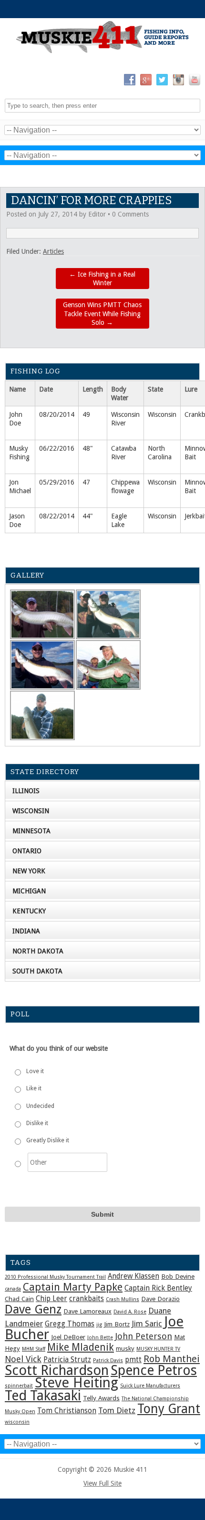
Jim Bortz (117, 1324)
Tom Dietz (116, 1410)
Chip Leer (51, 1298)
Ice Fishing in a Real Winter (102, 278)
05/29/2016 (56, 482)
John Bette (100, 1337)
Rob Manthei (172, 1359)
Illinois (26, 791)
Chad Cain (19, 1299)
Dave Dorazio (160, 1299)
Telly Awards (101, 1398)
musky (125, 1348)
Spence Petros (154, 1370)
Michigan (29, 891)
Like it (33, 1088)
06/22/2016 (56, 448)
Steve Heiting (76, 1383)
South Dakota (37, 971)
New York (28, 871)
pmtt (133, 1359)
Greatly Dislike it (47, 1140)
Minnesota (31, 831)
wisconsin (17, 1422)
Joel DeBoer (68, 1337)
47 (86, 482)
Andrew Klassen (133, 1276)
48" (87, 448)
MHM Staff (33, 1349)
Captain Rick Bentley (158, 1288)
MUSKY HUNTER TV (158, 1349)
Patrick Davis (108, 1360)
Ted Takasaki (43, 1395)
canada (13, 1289)
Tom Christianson (66, 1410)
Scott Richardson (57, 1370)
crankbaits (86, 1298)
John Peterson (143, 1336)
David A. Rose (129, 1312)
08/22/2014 (56, 516)
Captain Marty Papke (73, 1287)
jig (99, 1325)
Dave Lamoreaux (87, 1311)
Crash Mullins (122, 1299)
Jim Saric (147, 1323)
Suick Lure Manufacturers (150, 1386)
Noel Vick (23, 1359)
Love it (35, 1071)
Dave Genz (33, 1309)
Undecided (40, 1106)
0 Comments (130, 214)
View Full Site (102, 1483)
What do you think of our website (59, 1048)
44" (87, 516)
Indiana (26, 931)
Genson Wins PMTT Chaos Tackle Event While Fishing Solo (102, 313)
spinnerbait (19, 1386)
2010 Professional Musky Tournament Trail (55, 1277)
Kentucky (29, 911)
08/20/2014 (56, 414)
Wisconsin (162, 414)
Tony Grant (168, 1408)
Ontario (26, 851)
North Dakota (37, 951)
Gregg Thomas (69, 1324)
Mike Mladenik (80, 1347)
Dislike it (37, 1123)
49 (86, 414)
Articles (53, 251)
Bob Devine (178, 1276)
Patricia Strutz (67, 1359)
